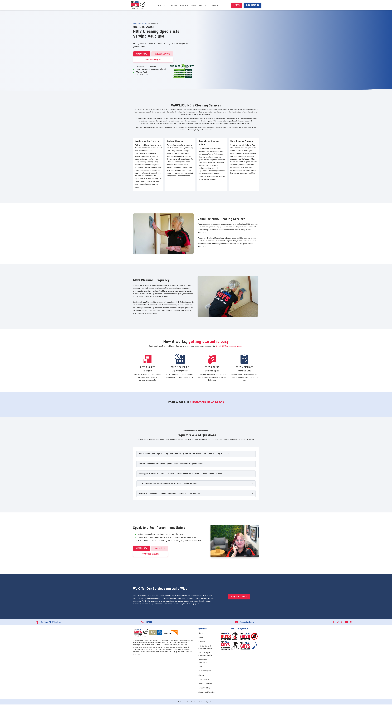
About (166, 5)
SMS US (236, 5)
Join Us (193, 5)
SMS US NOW (141, 54)
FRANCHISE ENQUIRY (153, 60)
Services (174, 5)
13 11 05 (218, 346)
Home (159, 5)
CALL (159, 548)
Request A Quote (211, 5)
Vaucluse (144, 23)
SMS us (225, 346)
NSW (139, 23)
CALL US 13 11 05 (252, 5)
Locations (184, 5)
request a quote (237, 346)
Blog (200, 5)
